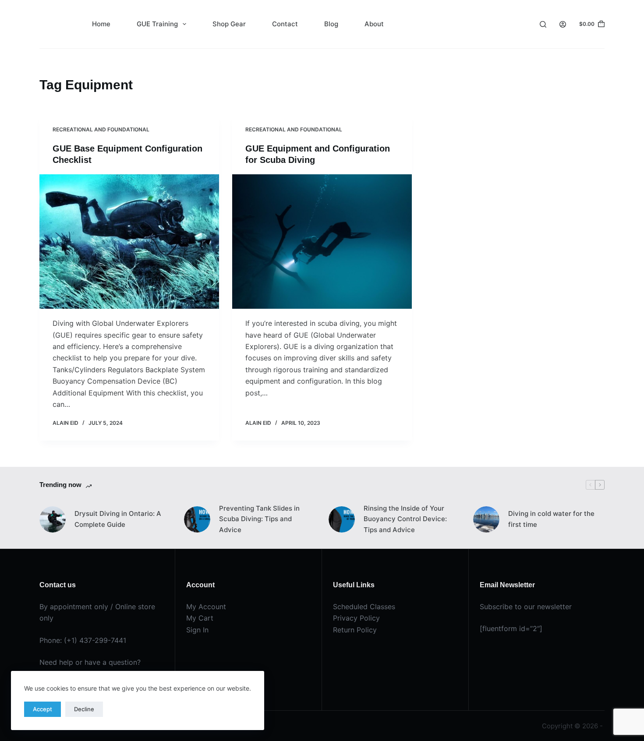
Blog (331, 24)
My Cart (199, 618)
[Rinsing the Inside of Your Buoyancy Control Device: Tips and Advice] (342, 519)
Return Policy (355, 629)
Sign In (197, 629)
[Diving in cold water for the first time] (486, 519)
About (374, 24)
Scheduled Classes (364, 606)
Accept (42, 709)
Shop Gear (229, 24)
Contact (285, 24)
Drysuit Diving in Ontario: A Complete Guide (117, 519)
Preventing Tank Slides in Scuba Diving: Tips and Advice (259, 519)
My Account (206, 606)
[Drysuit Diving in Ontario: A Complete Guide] (52, 519)
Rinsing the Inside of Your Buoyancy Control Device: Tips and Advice (405, 519)
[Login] (562, 24)
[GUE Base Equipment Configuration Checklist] (129, 241)
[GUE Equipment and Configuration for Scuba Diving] (322, 241)
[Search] (543, 24)
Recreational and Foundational (101, 129)
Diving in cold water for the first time (551, 519)
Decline (84, 709)
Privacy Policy (356, 618)
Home (101, 24)
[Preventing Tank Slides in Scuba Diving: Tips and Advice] (197, 519)
